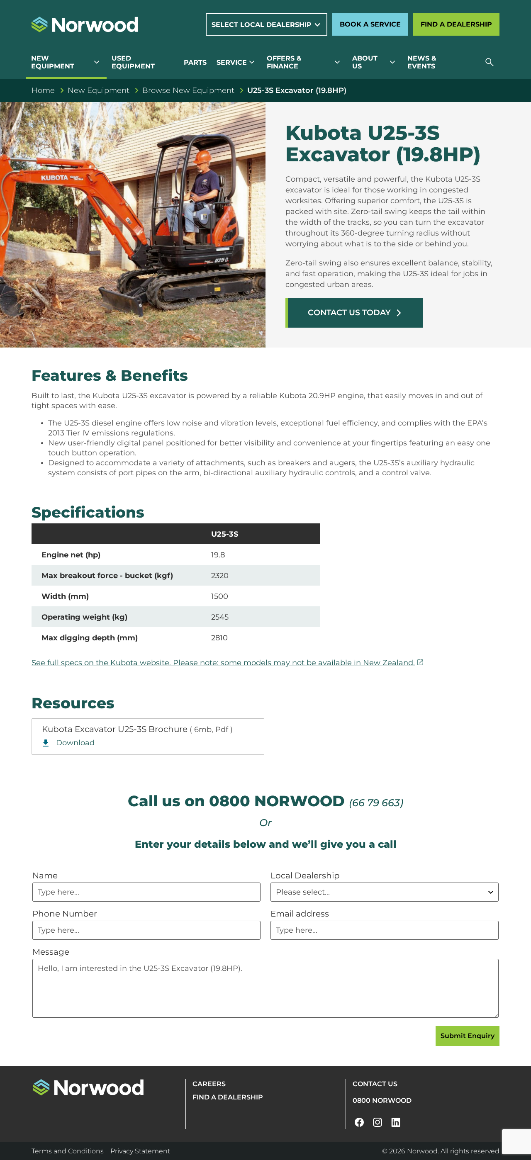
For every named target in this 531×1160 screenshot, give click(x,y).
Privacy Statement (140, 1151)
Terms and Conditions (68, 1151)
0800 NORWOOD (382, 1100)
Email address (299, 914)
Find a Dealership (456, 24)
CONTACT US (375, 1084)
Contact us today (355, 313)
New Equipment (98, 90)
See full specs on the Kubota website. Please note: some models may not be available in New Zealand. (228, 662)
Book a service (370, 24)
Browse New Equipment (188, 90)
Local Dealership (305, 875)
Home (43, 90)
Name (45, 875)
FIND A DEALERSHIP (227, 1097)
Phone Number (64, 914)
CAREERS (209, 1084)
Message (50, 952)
